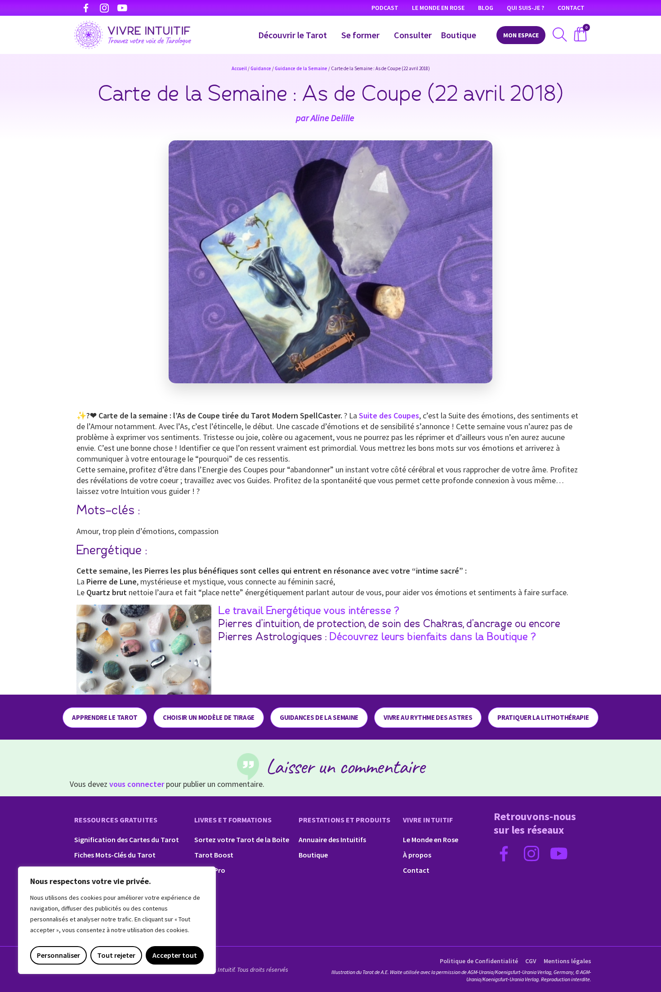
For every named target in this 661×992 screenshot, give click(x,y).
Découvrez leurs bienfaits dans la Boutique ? (433, 637)
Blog (485, 8)
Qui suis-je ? (525, 8)
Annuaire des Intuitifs (332, 839)
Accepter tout (174, 955)
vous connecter (136, 784)
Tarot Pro (209, 870)
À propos (417, 854)
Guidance (260, 68)
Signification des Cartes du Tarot (126, 839)
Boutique (458, 34)
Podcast (384, 8)
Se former (360, 34)
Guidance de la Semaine (301, 68)
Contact (571, 8)
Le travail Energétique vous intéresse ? (309, 611)
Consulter (413, 34)
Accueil (239, 68)
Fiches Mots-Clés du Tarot (115, 854)
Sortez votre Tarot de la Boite (241, 839)
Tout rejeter (116, 955)
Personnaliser (58, 955)
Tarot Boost (213, 854)
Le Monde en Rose (438, 8)
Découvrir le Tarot (292, 34)
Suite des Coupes (389, 415)
